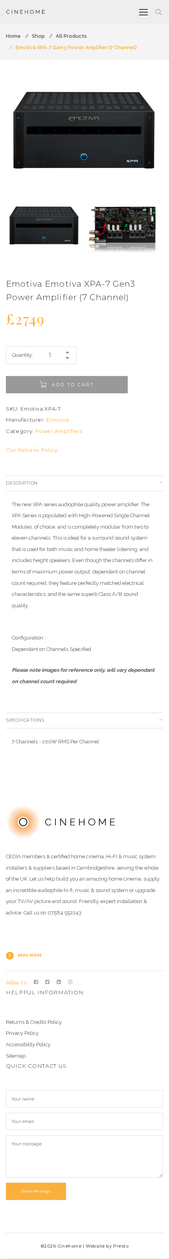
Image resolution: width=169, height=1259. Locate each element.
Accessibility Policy (28, 1044)
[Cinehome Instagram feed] (70, 982)
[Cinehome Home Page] (61, 821)
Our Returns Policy (32, 450)
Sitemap (16, 1056)
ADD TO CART (73, 384)
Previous (14, 137)
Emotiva (57, 420)
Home (13, 36)
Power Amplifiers (59, 431)
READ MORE (30, 955)
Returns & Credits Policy (34, 1022)
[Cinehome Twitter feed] (47, 982)
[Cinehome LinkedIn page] (59, 982)
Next (155, 137)
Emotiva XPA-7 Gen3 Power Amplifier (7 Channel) (76, 47)
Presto (121, 1246)
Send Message (36, 1191)
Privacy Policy (22, 1033)
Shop (38, 36)
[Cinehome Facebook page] (36, 982)
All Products (71, 36)
